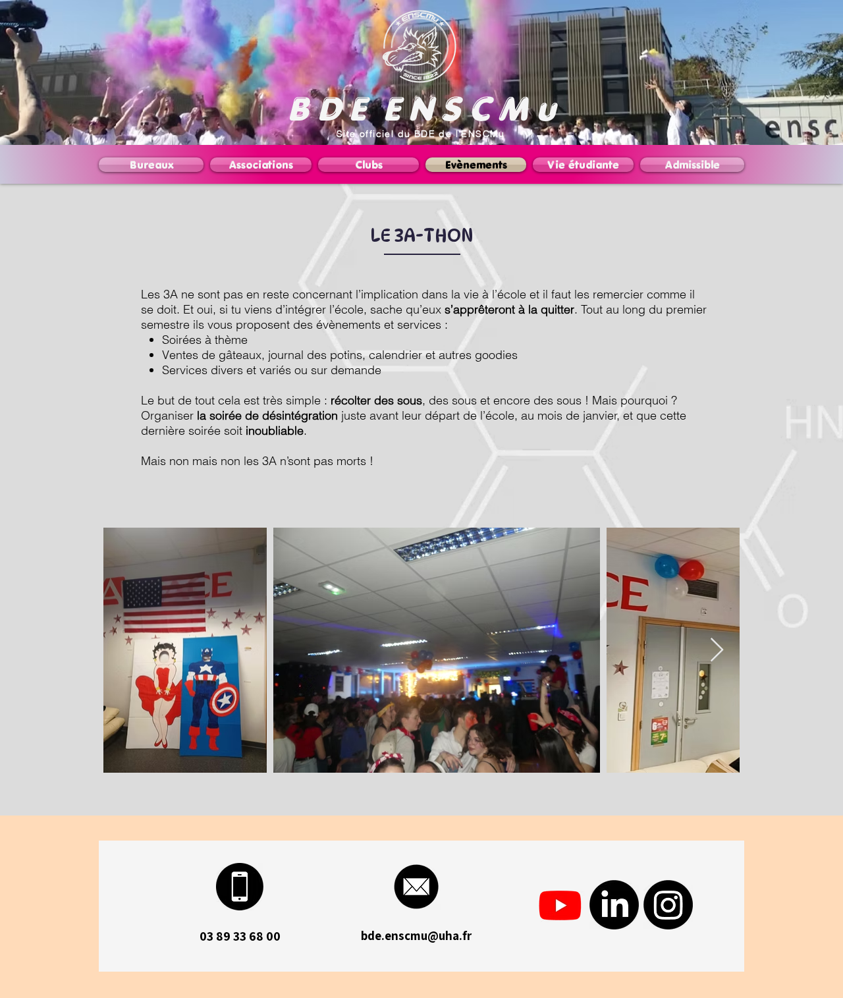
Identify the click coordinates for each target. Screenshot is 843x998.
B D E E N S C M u (421, 108)
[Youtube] (560, 904)
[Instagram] (668, 904)
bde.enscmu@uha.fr (416, 935)
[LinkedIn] (614, 904)
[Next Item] (716, 650)
